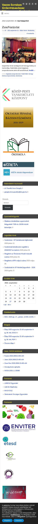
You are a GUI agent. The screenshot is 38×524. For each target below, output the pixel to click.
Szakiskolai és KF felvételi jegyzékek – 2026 (19, 267)
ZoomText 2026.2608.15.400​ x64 (15, 363)
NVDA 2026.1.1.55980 (12, 370)
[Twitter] (26, 4)
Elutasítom (19, 520)
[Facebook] (29, 4)
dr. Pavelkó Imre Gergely (13, 188)
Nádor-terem (23, 30)
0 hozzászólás (30, 33)
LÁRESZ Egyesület (11, 383)
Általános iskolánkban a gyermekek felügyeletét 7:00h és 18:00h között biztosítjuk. (16, 224)
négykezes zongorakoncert (13, 74)
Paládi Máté (24, 74)
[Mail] (23, 4)
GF (5, 30)
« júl (5, 304)
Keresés (5, 199)
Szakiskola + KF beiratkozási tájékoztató (18, 240)
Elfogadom (7, 520)
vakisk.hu (6, 505)
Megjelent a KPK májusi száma (15, 260)
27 (10, 301)
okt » (9, 304)
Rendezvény (31, 30)
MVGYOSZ (8, 390)
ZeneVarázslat (10, 27)
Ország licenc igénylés (12, 367)
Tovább (32, 70)
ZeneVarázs (19, 76)
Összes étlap (9, 343)
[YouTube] (35, 4)
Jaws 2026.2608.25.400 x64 (14, 359)
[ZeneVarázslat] (19, 50)
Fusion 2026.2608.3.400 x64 (14, 356)
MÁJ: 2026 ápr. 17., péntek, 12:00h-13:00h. (19, 317)
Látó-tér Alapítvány (10, 387)
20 (10, 298)
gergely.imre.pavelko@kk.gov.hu (15, 192)
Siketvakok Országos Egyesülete (16, 394)
